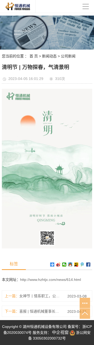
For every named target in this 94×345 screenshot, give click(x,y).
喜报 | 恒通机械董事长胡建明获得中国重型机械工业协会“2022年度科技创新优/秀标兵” (40, 311)
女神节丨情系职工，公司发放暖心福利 (40, 296)
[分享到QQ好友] (70, 264)
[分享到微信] (64, 264)
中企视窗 (60, 332)
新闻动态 (49, 56)
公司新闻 (68, 56)
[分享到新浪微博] (58, 264)
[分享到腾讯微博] (82, 264)
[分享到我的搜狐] (76, 264)
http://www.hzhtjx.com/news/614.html (50, 280)
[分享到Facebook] (88, 264)
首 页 (34, 56)
